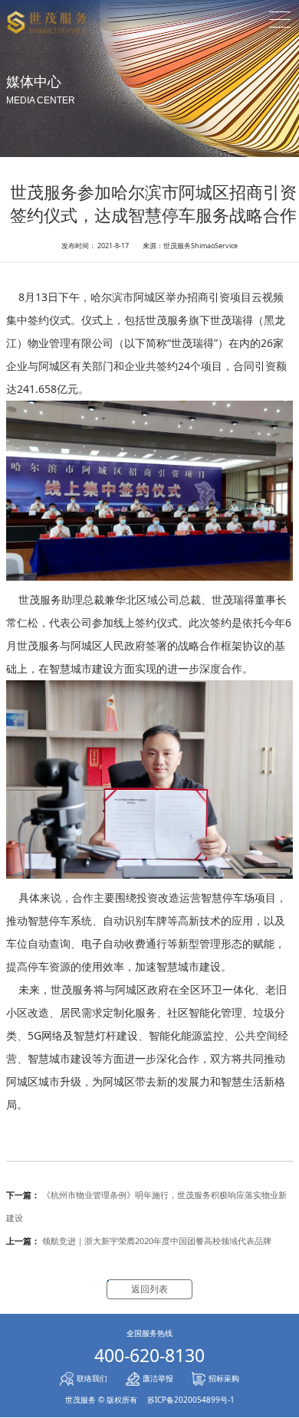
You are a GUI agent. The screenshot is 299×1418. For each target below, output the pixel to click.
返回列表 (149, 1288)
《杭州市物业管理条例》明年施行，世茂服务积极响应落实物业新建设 (146, 1206)
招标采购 (224, 1378)
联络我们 (92, 1378)
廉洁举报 (158, 1378)
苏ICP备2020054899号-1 (191, 1399)
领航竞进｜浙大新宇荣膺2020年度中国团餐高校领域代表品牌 (138, 1240)
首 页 (150, 43)
